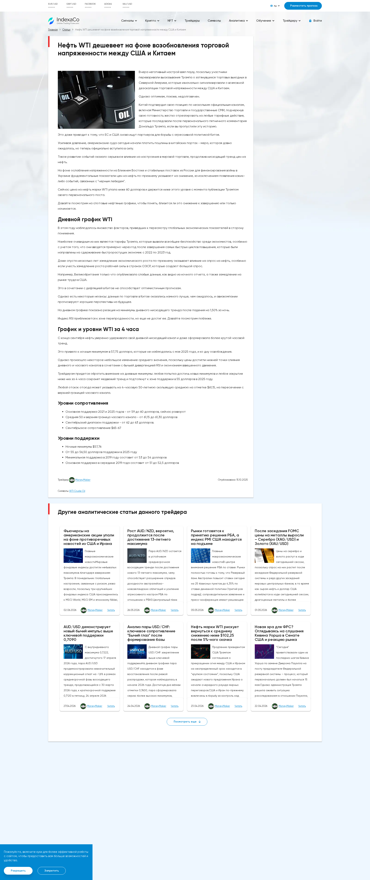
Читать (111, 610)
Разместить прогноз (304, 5)
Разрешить (18, 870)
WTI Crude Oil (77, 491)
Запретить (52, 870)
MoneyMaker (82, 480)
